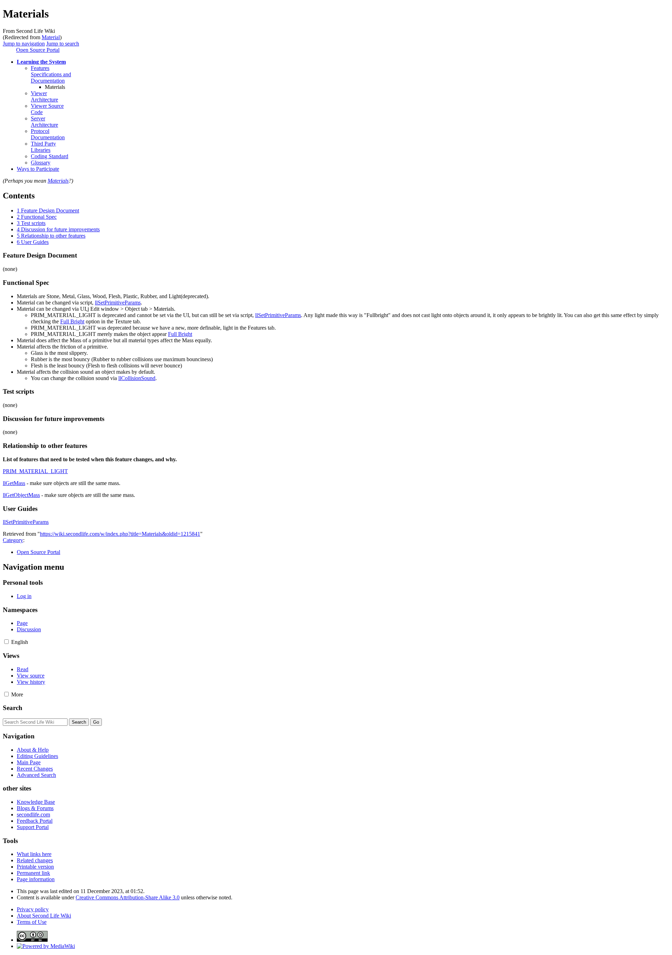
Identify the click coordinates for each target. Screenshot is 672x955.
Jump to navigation (24, 44)
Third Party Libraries (43, 147)
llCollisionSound (136, 378)
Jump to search (62, 44)
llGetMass (14, 483)
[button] (6, 641)
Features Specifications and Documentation (51, 74)
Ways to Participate (38, 169)
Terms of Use (32, 922)
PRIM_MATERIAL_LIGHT (35, 471)
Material (51, 37)
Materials (58, 181)
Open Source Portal (37, 50)
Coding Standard (49, 156)
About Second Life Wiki (44, 916)
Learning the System (41, 62)
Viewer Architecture (44, 96)
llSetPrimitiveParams (118, 303)
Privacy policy (33, 909)
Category (13, 540)
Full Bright (72, 321)
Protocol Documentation (48, 134)
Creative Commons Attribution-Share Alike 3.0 (128, 897)
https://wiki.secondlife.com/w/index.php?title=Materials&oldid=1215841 (120, 534)
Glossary (40, 163)
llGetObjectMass (21, 495)
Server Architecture (44, 121)
